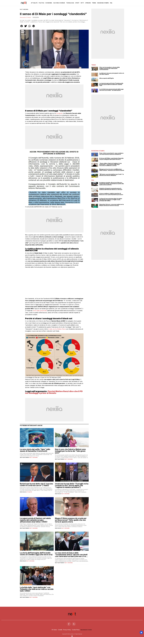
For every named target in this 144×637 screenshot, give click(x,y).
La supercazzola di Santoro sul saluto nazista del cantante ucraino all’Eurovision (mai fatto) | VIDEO (35, 520)
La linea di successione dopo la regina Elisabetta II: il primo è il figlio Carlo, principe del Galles (110, 199)
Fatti (82, 3)
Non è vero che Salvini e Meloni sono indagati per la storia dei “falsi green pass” (70, 451)
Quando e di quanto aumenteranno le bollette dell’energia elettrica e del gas (110, 189)
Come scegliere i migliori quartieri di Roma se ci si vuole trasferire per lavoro (111, 194)
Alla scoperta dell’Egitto (106, 78)
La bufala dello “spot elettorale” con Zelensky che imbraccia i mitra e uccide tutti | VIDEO (37, 589)
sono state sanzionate (40, 310)
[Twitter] (73, 623)
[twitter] (25, 27)
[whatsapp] (29, 27)
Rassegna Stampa (103, 3)
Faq (111, 3)
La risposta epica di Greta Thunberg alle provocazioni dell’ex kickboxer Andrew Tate (111, 84)
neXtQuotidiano (24, 457)
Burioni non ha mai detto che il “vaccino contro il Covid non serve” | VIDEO (36, 484)
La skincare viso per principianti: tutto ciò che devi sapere (111, 74)
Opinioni (88, 3)
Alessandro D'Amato (25, 17)
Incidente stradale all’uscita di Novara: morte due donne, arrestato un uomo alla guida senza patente (111, 183)
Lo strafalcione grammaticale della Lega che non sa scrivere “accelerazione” (111, 90)
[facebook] (21, 27)
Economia (49, 3)
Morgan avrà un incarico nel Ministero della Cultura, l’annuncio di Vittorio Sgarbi (111, 170)
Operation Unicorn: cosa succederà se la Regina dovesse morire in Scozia (111, 205)
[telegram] (33, 27)
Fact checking (24, 9)
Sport (77, 3)
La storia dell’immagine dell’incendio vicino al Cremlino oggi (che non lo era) (36, 553)
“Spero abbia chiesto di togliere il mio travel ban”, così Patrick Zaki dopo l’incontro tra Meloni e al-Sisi (110, 164)
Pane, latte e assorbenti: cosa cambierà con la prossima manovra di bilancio (111, 154)
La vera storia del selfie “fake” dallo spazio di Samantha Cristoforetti (35, 450)
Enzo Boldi (23, 492)
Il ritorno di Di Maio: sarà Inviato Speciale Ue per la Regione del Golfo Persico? (111, 159)
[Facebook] (67, 623)
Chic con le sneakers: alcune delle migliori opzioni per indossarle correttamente (109, 68)
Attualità (34, 3)
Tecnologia (70, 3)
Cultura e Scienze (59, 3)
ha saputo (59, 113)
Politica (41, 3)
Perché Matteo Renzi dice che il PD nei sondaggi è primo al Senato (54, 392)
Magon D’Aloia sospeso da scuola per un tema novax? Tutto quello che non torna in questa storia (71, 520)
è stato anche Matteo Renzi (57, 329)
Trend (94, 3)
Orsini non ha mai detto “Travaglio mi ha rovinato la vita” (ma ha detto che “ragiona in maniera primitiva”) (71, 485)
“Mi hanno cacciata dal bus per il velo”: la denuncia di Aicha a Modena (111, 175)
